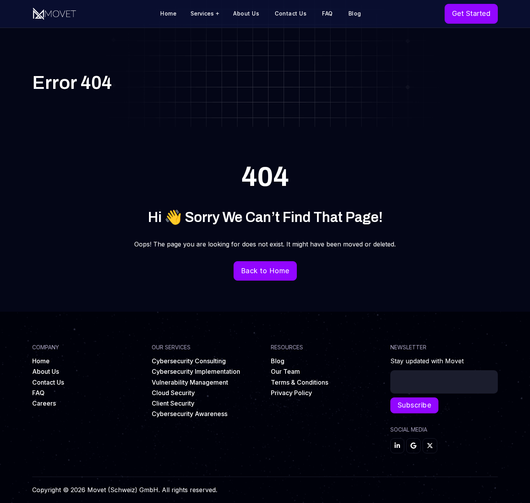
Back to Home (265, 271)
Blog (354, 13)
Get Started (471, 13)
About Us (246, 13)
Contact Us (291, 13)
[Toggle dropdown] (217, 14)
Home (168, 13)
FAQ (327, 13)
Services (202, 13)
